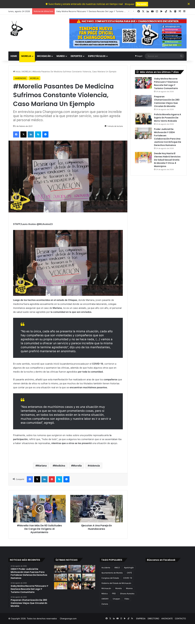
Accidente (105, 567)
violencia (94, 465)
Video (126, 599)
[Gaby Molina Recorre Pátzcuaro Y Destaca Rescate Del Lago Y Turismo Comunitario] (143, 83)
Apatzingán (129, 567)
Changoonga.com (68, 618)
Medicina (59, 465)
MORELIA (26, 56)
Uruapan (116, 599)
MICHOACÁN (44, 56)
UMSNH (104, 599)
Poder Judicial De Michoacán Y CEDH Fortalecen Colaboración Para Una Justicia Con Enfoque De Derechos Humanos (167, 137)
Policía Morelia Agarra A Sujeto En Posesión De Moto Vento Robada (167, 117)
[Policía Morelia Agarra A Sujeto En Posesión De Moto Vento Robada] (143, 118)
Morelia (77, 465)
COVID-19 (127, 578)
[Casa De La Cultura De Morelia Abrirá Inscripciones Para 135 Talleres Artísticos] (60, 577)
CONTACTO (180, 618)
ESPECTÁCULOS (96, 56)
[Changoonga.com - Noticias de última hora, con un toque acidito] (16, 28)
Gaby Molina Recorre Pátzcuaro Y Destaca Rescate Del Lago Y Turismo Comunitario (166, 83)
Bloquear (129, 4)
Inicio (17, 71)
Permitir (142, 4)
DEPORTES (76, 56)
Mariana (42, 465)
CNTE (129, 573)
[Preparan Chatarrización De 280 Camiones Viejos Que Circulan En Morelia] (143, 100)
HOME (14, 56)
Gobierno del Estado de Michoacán (116, 583)
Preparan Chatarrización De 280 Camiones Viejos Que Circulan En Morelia (91, 11)
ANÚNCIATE (167, 618)
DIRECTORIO (153, 618)
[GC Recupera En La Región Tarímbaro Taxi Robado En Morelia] (88, 585)
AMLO (117, 567)
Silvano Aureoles (127, 593)
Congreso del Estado (110, 578)
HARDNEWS (20, 78)
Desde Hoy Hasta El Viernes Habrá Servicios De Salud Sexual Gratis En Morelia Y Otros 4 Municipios (167, 160)
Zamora (104, 604)
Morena (129, 588)
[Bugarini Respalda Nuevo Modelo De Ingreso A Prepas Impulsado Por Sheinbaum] (74, 585)
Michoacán (106, 588)
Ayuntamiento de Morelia (112, 573)
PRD (114, 593)
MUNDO (61, 56)
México (104, 593)
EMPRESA (140, 618)
